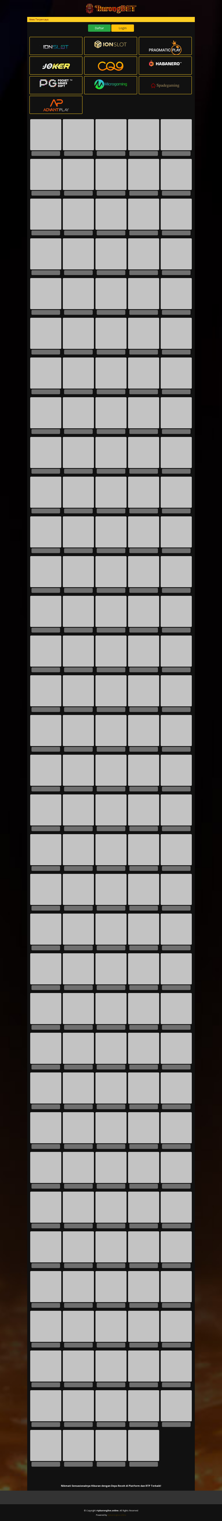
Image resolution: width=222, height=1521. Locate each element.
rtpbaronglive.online (117, 1515)
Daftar (99, 28)
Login (123, 28)
